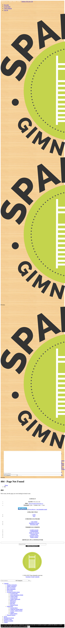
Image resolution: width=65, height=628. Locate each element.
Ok (28, 626)
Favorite (6, 5)
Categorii (6, 583)
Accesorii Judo (14, 593)
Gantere (12, 612)
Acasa (5, 616)
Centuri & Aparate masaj (16, 609)
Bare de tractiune (11, 587)
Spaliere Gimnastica (12, 585)
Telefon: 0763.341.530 (27, 1)
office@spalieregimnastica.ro (36, 503)
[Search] (20, 475)
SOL (34, 516)
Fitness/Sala (10, 606)
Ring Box (12, 603)
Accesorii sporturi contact (13, 592)
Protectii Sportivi (11, 615)
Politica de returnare (34, 533)
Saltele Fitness (13, 613)
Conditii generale (34, 530)
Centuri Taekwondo (15, 599)
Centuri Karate (14, 597)
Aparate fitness (14, 608)
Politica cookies (34, 537)
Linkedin (37, 576)
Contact (6, 622)
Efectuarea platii (34, 524)
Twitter (32, 576)
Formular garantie (34, 535)
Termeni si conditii (8, 620)
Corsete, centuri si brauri (16, 610)
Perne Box (12, 602)
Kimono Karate (14, 605)
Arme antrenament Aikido (16, 595)
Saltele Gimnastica (11, 586)
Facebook (28, 576)
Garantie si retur (8, 619)
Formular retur (34, 534)
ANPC (34, 514)
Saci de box (10, 590)
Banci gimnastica (11, 589)
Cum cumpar (8, 8)
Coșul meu (7, 7)
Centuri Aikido (14, 596)
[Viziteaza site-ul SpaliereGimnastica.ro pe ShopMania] (22, 509)
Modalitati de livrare (34, 523)
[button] (2, 579)
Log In (6, 10)
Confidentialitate (34, 531)
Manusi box (13, 600)
